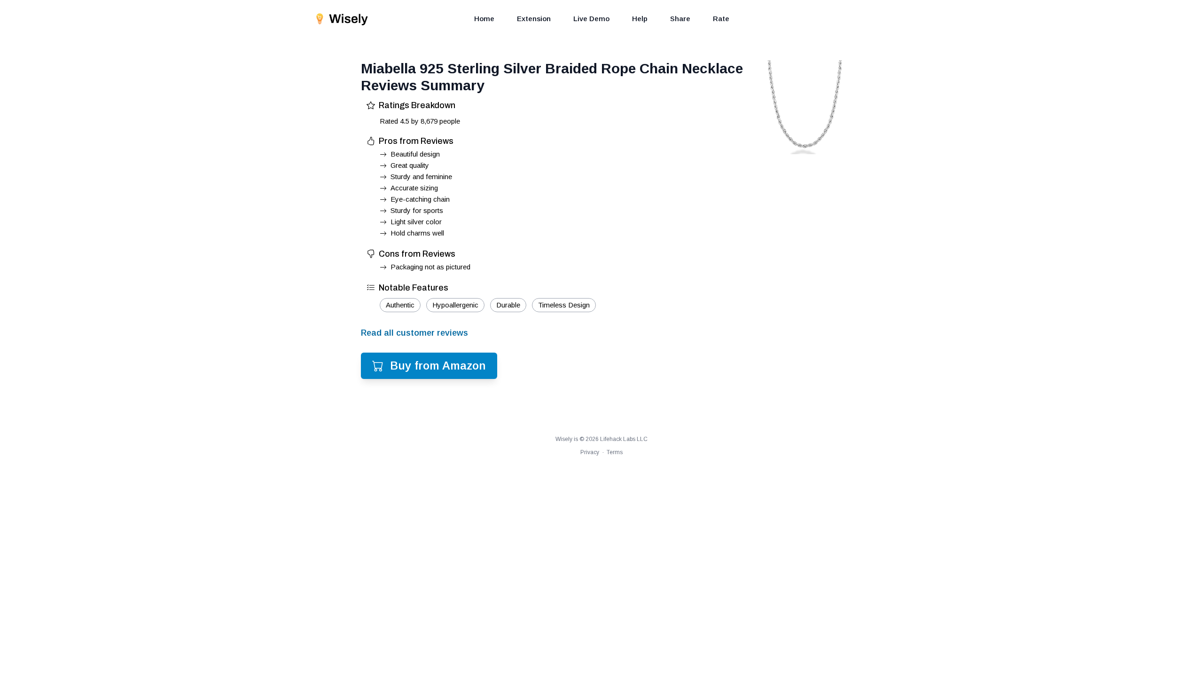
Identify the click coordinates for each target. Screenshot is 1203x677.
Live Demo (591, 19)
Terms (615, 452)
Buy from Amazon (438, 365)
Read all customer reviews (414, 333)
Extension (534, 19)
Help (640, 19)
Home (484, 19)
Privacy (589, 452)
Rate (721, 19)
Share (680, 19)
